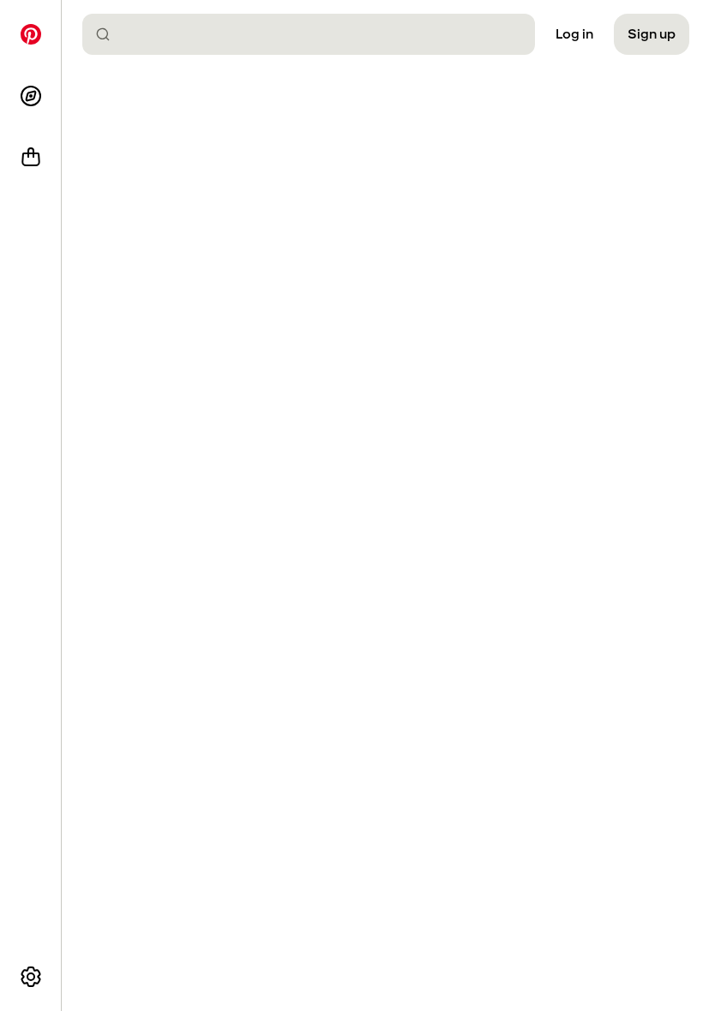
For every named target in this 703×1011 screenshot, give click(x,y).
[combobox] (315, 34)
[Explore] (30, 96)
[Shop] (30, 157)
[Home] (30, 34)
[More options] (30, 976)
